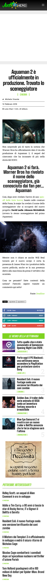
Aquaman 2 (21, 301)
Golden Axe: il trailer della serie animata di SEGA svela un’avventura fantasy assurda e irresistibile (30, 403)
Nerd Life (21, 373)
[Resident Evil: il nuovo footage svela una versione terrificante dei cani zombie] (8, 383)
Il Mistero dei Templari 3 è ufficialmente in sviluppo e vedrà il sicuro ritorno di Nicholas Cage (23, 540)
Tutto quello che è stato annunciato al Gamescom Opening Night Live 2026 (30, 344)
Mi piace (40, 310)
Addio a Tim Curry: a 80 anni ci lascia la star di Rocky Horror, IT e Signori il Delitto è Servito (23, 509)
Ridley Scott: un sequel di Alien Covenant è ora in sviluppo (18, 494)
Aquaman (12, 301)
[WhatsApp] (21, 115)
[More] (27, 115)
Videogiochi (22, 352)
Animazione (22, 413)
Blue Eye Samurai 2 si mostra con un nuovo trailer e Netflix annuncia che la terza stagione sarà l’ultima (30, 425)
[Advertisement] (23, 37)
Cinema (20, 392)
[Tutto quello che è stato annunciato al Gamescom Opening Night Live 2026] (8, 346)
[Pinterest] (15, 115)
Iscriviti (40, 326)
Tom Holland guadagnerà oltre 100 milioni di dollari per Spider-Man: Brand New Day (23, 572)
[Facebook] (4, 115)
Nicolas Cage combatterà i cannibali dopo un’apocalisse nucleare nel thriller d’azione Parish (23, 556)
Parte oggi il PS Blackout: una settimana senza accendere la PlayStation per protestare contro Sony (30, 363)
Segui (41, 315)
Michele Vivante (12, 99)
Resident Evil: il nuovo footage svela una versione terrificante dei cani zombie (29, 384)
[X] (10, 115)
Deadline (40, 293)
